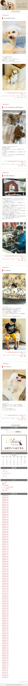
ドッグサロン (12, 164)
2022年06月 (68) (5, 579)
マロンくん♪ (4, 469)
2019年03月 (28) (5, 645)
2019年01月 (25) (5, 648)
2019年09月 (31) (5, 635)
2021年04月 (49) (5, 603)
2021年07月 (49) (5, 598)
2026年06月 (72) (5, 499)
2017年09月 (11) (5, 675)
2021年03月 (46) (5, 605)
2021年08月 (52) (5, 596)
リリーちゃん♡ (7, 366)
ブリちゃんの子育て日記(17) (7, 487)
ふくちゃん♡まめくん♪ (6, 473)
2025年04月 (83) (5, 522)
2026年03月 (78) (5, 504)
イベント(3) (4, 482)
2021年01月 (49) (5, 608)
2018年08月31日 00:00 (15, 161)
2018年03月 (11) (5, 665)
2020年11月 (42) (5, 611)
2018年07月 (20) (5, 658)
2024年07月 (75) (5, 537)
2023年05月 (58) (5, 561)
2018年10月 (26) (5, 653)
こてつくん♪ (4, 476)
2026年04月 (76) (5, 502)
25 (24, 462)
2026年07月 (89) (5, 497)
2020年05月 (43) (5, 621)
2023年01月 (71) (5, 568)
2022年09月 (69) (5, 574)
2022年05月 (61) (5, 581)
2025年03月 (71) (5, 524)
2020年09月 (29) (5, 615)
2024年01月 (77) (5, 548)
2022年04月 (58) (5, 583)
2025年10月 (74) (5, 512)
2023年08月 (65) (5, 556)
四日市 (22, 97)
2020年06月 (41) (5, 620)
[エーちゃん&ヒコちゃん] (14, 37)
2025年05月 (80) (5, 521)
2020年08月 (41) (5, 616)
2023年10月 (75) (5, 553)
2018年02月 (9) (5, 667)
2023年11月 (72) (5, 551)
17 (21, 461)
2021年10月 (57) (5, 593)
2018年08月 (14, 455)
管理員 (9, 161)
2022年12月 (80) (5, 569)
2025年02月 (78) (5, 526)
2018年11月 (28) (5, 652)
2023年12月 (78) (5, 549)
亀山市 (23, 164)
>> (19, 11)
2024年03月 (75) (5, 544)
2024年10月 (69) (5, 532)
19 (3, 462)
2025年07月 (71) (5, 517)
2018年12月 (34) (5, 650)
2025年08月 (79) (5, 516)
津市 (25, 97)
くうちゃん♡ (4, 474)
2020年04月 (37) (5, 623)
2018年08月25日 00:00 (15, 352)
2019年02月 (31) (5, 647)
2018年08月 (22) (5, 657)
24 (21, 462)
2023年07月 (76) (5, 558)
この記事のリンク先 (22, 161)
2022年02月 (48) (5, 586)
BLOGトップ (23, 94)
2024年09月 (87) (5, 534)
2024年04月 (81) (5, 542)
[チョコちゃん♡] (14, 289)
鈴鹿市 (18, 97)
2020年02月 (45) (5, 627)
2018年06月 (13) (5, 660)
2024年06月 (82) (5, 539)
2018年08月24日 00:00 (15, 415)
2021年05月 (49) (5, 601)
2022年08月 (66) (5, 576)
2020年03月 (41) (5, 625)
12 (3, 461)
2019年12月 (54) (5, 630)
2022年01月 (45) (5, 588)
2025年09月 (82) (5, 514)
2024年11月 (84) (5, 531)
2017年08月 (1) (5, 677)
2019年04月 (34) (5, 643)
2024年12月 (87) (5, 529)
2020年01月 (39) (5, 628)
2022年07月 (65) (5, 578)
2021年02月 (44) (5, 606)
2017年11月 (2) (5, 672)
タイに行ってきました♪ (9, 175)
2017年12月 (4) (5, 670)
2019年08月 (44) (5, 637)
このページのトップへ (23, 681)
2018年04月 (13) (5, 663)
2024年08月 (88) (5, 536)
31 (21, 464)
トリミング (6, 161)
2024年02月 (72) (5, 546)
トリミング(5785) (5, 488)
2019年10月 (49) (5, 633)
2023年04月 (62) (5, 563)
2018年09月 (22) (5, 655)
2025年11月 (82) (5, 511)
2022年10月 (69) (5, 573)
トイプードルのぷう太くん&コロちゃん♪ (13, 107)
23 (17, 462)
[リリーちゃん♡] (14, 385)
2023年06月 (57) (5, 559)
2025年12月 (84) (5, 509)
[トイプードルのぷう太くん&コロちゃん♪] (14, 127)
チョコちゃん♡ (7, 270)
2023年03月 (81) (5, 564)
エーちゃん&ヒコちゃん (9, 18)
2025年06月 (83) (5, 519)
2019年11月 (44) (5, 632)
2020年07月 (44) (5, 618)
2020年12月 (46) (5, 610)
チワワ (18, 355)
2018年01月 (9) (5, 669)
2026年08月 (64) (5, 495)
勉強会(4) (4, 483)
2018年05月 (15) (5, 662)
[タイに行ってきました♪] (14, 187)
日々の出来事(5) (5, 485)
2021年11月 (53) (5, 591)
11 (24, 459)
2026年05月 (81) (5, 500)
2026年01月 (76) (5, 507)
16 (17, 461)
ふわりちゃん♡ (5, 471)
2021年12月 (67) (5, 590)
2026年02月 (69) (5, 505)
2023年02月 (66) (5, 566)
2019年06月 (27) (5, 640)
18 (24, 461)
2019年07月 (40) (5, 638)
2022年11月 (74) (5, 571)
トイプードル (18, 164)
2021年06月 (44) (5, 600)
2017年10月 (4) (5, 674)
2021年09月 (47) (5, 595)
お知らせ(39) (4, 490)
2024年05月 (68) (5, 541)
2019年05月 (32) (5, 642)
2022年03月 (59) (5, 584)
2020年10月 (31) (5, 613)
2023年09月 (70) (5, 554)
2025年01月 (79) (5, 527)
